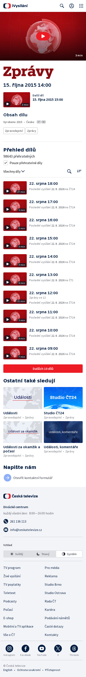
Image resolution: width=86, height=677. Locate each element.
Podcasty (9, 601)
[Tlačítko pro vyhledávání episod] (69, 171)
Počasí (8, 609)
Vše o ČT (9, 635)
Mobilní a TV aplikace (18, 626)
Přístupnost (52, 670)
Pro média (52, 568)
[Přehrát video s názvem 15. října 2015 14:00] (43, 36)
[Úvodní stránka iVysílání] (15, 5)
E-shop (8, 618)
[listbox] (43, 554)
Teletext (9, 593)
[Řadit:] (79, 171)
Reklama (51, 576)
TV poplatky (12, 584)
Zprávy (31, 131)
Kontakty (51, 635)
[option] (17, 554)
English (7, 670)
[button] (43, 36)
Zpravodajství (14, 131)
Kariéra (50, 609)
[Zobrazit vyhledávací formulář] (62, 6)
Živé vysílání (11, 576)
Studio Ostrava (55, 593)
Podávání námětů (57, 618)
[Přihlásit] (71, 6)
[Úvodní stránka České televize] (20, 496)
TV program (11, 568)
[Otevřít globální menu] (81, 6)
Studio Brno (53, 584)
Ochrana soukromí (28, 670)
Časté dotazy (54, 626)
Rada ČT (50, 601)
